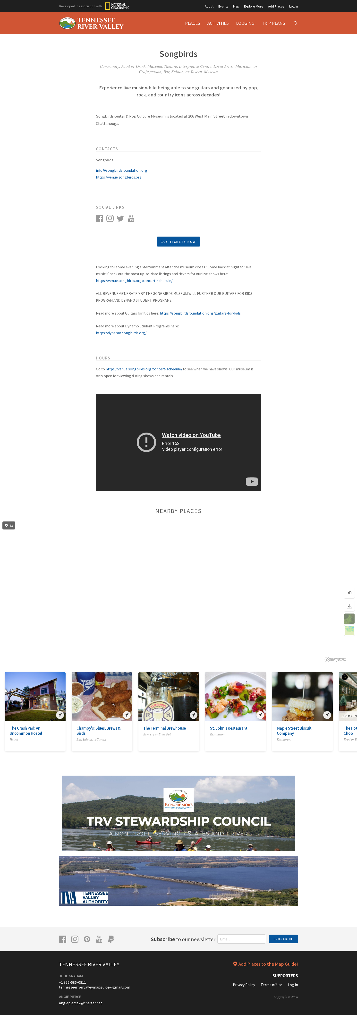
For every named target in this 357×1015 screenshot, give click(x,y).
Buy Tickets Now (178, 241)
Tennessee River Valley (89, 964)
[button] (8, 697)
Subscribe (283, 939)
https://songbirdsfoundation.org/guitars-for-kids (200, 313)
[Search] (295, 23)
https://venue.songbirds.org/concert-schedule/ (134, 280)
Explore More (253, 6)
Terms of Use (271, 984)
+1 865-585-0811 (72, 982)
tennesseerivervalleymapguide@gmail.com (94, 987)
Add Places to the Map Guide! (268, 964)
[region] (178, 592)
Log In (293, 6)
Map (236, 6)
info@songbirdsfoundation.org (121, 170)
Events (223, 6)
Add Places (276, 6)
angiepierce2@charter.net (80, 1002)
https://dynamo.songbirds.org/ (121, 332)
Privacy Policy (244, 984)
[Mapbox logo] (335, 659)
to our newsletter (183, 939)
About (209, 6)
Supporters (285, 975)
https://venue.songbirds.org (119, 177)
